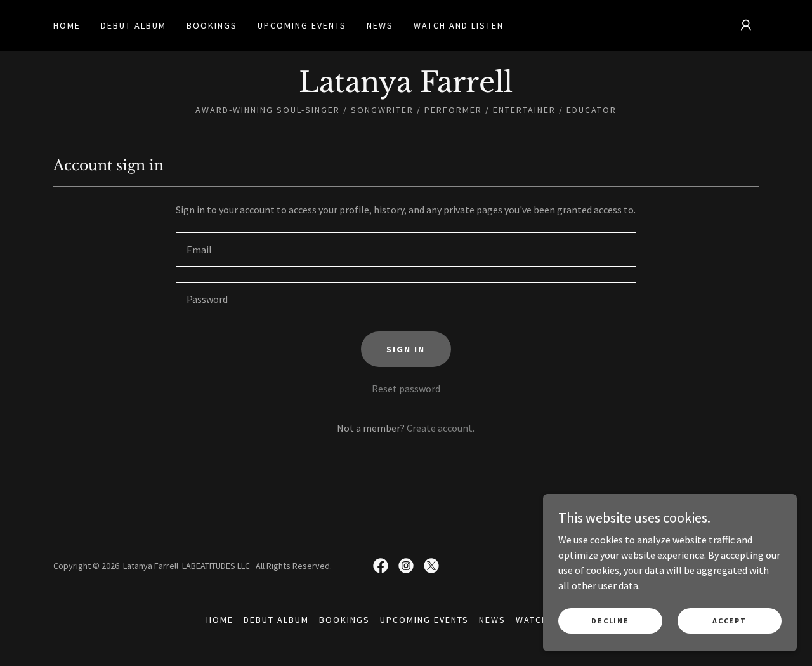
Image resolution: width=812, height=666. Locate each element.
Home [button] (219, 619)
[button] (746, 25)
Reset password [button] (406, 388)
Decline (610, 620)
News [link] (380, 25)
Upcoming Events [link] (302, 25)
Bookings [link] (212, 25)
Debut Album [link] (133, 25)
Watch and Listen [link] (459, 25)
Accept (729, 620)
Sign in (405, 349)
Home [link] (67, 25)
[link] (406, 88)
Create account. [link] (441, 428)
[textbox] (406, 249)
